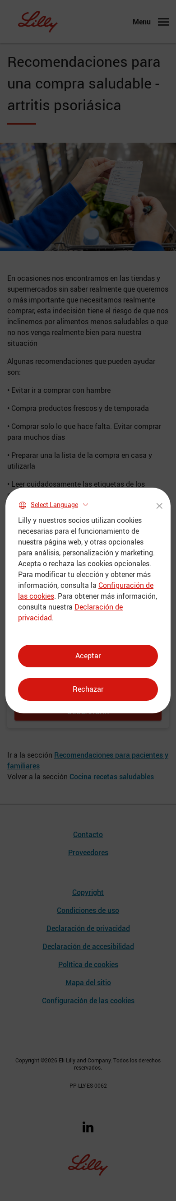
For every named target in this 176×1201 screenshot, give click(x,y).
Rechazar (88, 689)
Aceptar (88, 656)
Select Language (54, 504)
